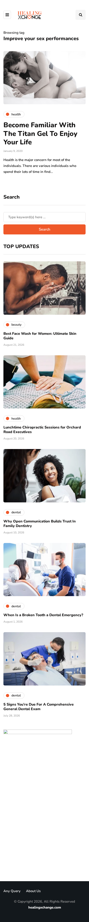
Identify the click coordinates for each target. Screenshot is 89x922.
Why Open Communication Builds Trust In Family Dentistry (39, 523)
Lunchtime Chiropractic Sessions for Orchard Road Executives (42, 429)
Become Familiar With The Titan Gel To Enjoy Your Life (40, 133)
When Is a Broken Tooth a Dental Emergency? (43, 615)
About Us (33, 891)
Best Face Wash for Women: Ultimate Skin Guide (39, 336)
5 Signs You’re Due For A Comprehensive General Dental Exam (38, 707)
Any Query (12, 891)
